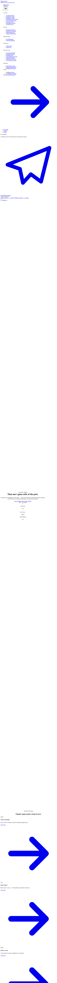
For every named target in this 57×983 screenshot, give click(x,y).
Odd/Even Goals (10, 23)
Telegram (4, 200)
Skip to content (4, 1)
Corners (9, 46)
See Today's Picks (27, 501)
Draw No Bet (10, 18)
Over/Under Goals (11, 20)
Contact (5, 132)
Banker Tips (10, 54)
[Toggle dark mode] (1, 200)
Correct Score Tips (11, 60)
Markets (5, 6)
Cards (8, 47)
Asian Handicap (10, 40)
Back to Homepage (18, 501)
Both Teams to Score (12, 19)
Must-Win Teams (11, 68)
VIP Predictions (10, 57)
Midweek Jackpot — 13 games (22, 197)
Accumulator (10, 52)
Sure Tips (9, 55)
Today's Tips (6, 4)
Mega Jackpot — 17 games (7, 197)
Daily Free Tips (11, 59)
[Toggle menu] (7, 200)
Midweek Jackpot (11, 73)
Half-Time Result (10, 29)
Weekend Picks (11, 67)
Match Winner (10, 15)
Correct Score (10, 21)
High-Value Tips (11, 56)
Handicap (9, 39)
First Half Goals (10, 32)
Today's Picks (10, 66)
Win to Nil (9, 24)
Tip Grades (5, 129)
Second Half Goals (11, 33)
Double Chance (10, 16)
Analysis (5, 130)
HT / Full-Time (11, 31)
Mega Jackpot (10, 72)
